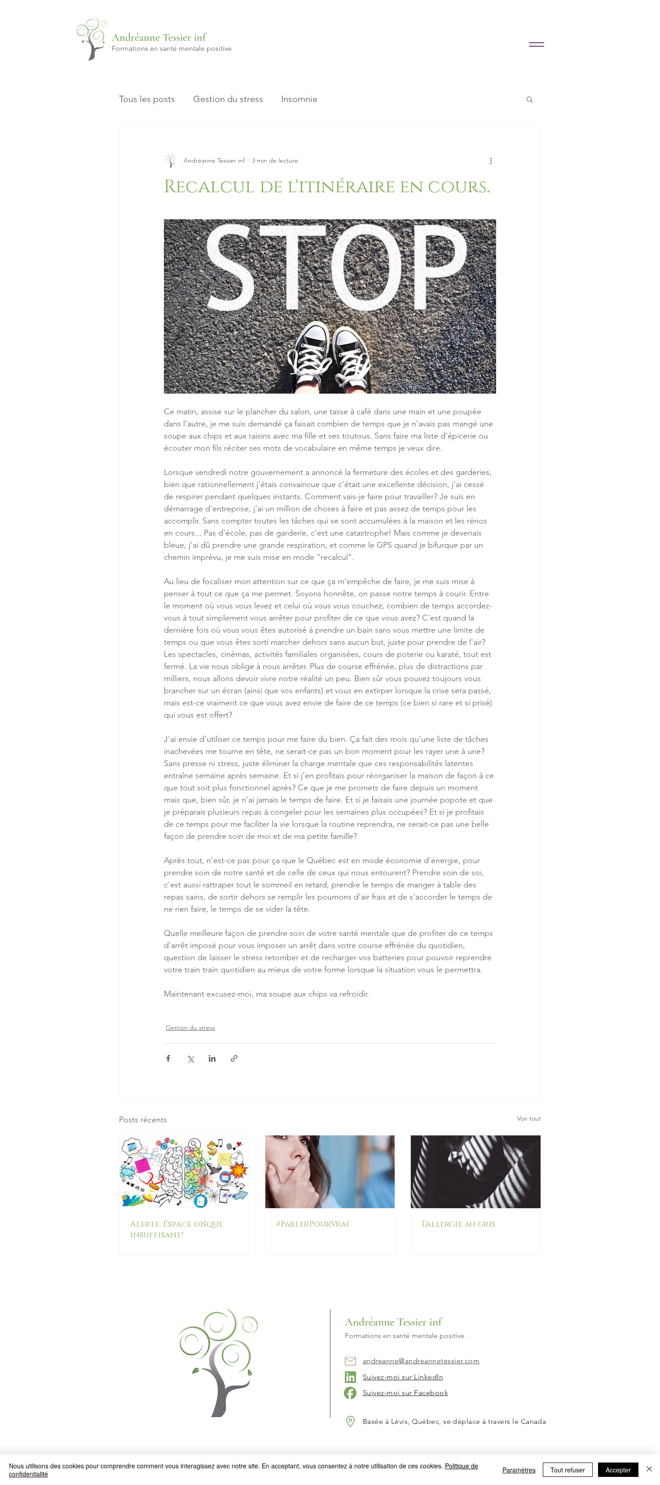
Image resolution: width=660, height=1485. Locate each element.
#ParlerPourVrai (312, 1224)
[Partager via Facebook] (168, 1058)
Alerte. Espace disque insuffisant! (176, 1230)
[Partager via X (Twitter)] (190, 1058)
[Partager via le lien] (234, 1058)
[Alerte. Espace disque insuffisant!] (184, 1171)
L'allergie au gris (458, 1224)
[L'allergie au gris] (476, 1171)
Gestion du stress (228, 98)
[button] (529, 98)
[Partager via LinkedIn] (212, 1058)
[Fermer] (649, 1470)
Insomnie (299, 98)
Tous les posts (147, 98)
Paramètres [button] (519, 1469)
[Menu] (536, 44)
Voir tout (529, 1118)
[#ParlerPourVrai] (330, 1171)
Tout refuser (567, 1469)
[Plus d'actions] (490, 160)
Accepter (618, 1469)
